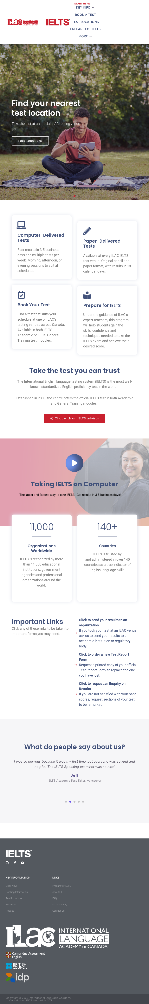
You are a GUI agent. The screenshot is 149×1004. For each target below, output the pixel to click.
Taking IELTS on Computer (74, 484)
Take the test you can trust (74, 370)
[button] (85, 7)
